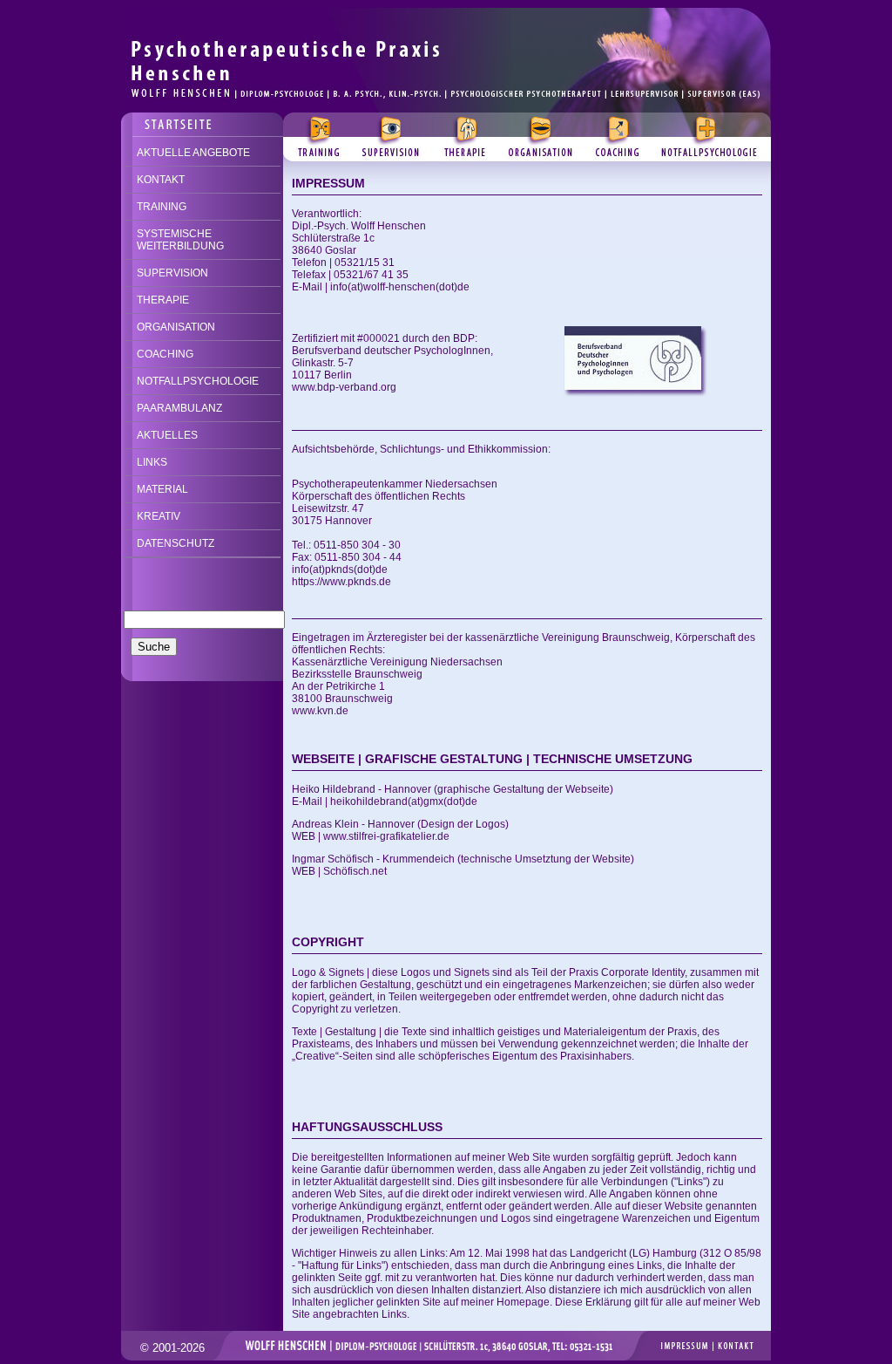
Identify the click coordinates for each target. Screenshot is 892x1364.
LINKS (152, 462)
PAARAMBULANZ (179, 408)
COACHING (165, 354)
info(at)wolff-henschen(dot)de (400, 287)
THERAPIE (163, 300)
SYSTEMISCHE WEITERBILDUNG (180, 240)
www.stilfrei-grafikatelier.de (386, 836)
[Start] (446, 14)
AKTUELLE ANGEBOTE (193, 153)
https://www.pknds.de (341, 582)
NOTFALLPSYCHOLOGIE (198, 381)
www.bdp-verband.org (344, 387)
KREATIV (158, 516)
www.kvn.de (320, 711)
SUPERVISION (172, 273)
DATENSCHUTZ (175, 543)
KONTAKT (161, 180)
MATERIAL (162, 489)
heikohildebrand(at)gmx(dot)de (403, 801)
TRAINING (161, 207)
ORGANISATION (176, 327)
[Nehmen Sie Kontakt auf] (202, 119)
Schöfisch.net (355, 871)
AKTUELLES (167, 435)
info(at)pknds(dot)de (340, 569)
